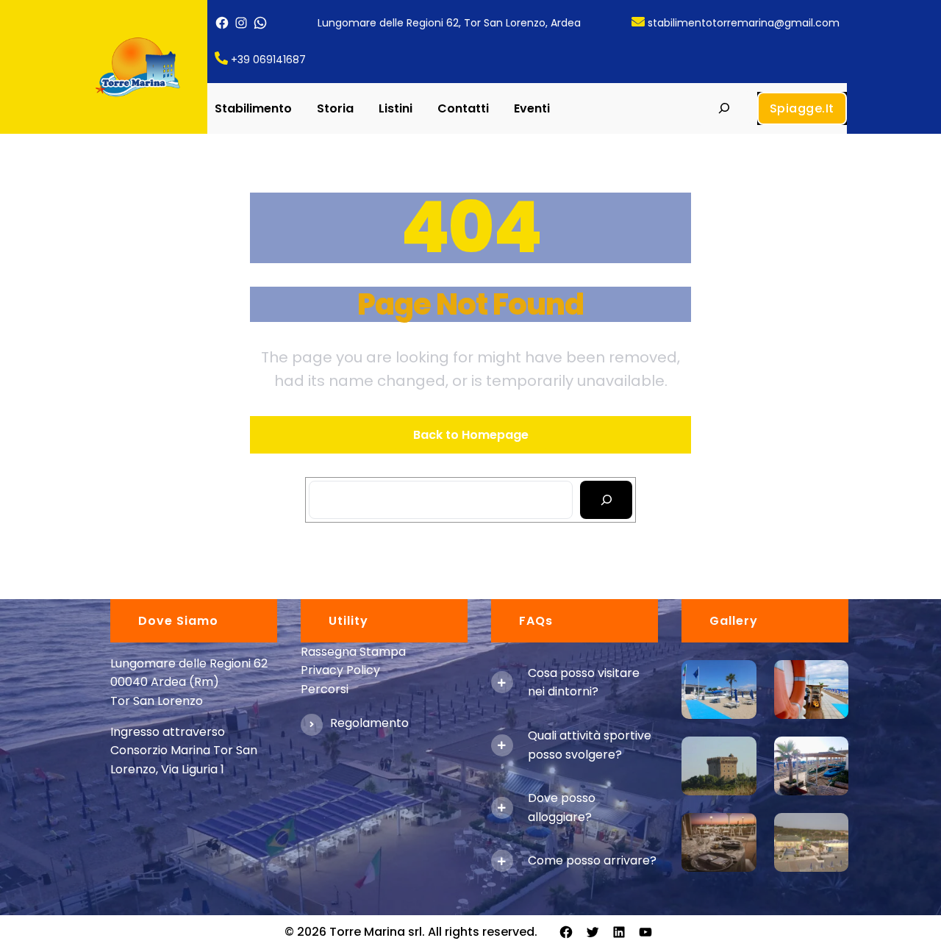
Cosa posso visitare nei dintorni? (584, 683)
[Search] (606, 500)
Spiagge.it (802, 108)
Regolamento (369, 723)
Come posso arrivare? (592, 860)
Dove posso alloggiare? (561, 807)
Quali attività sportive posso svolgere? (589, 745)
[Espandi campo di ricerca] (724, 108)
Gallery (733, 620)
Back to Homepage (471, 434)
